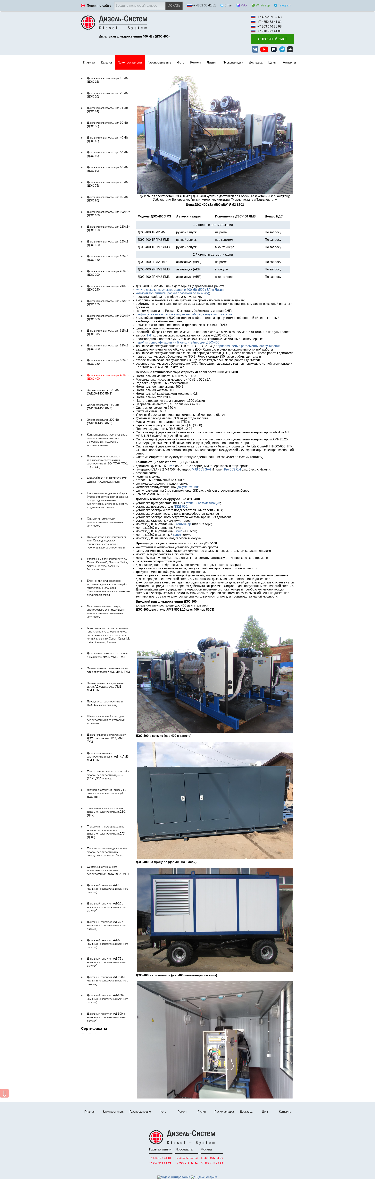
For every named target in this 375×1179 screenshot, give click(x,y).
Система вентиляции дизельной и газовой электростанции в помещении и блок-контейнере (107, 852)
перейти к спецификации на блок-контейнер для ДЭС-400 (177, 342)
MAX (244, 5)
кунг (179, 531)
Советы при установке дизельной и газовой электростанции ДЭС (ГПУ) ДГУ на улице (108, 775)
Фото (180, 62)
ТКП (149, 335)
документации (187, 487)
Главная (89, 62)
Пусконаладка (233, 62)
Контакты (289, 62)
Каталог (106, 62)
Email (228, 5)
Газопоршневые (140, 1111)
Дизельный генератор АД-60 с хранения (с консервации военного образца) (107, 944)
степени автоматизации (203, 503)
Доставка (255, 62)
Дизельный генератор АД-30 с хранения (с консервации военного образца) (107, 925)
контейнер (183, 524)
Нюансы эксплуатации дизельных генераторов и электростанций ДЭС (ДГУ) (106, 793)
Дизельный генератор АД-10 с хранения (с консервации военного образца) (107, 889)
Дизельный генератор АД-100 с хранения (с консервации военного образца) (107, 980)
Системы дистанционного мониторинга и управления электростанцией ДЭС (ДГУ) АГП (108, 870)
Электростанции (113, 1111)
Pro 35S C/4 (232, 469)
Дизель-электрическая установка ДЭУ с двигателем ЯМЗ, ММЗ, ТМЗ (106, 738)
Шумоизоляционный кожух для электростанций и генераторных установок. (106, 720)
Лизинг (212, 62)
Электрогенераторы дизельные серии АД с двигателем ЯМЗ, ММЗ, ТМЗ (105, 687)
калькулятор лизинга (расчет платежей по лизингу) (172, 293)
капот (177, 534)
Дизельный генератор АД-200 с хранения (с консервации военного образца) (107, 999)
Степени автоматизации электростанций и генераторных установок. (106, 522)
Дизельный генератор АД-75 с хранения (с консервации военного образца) (107, 962)
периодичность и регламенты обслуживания (248, 346)
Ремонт (183, 1111)
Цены (272, 62)
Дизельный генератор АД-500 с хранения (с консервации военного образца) (107, 1017)
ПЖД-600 (180, 506)
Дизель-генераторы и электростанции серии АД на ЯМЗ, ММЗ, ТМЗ (108, 756)
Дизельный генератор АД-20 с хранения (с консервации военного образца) (107, 907)
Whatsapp (263, 5)
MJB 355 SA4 (201, 469)
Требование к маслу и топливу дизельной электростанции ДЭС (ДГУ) (106, 812)
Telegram (284, 5)
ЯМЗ (170, 466)
